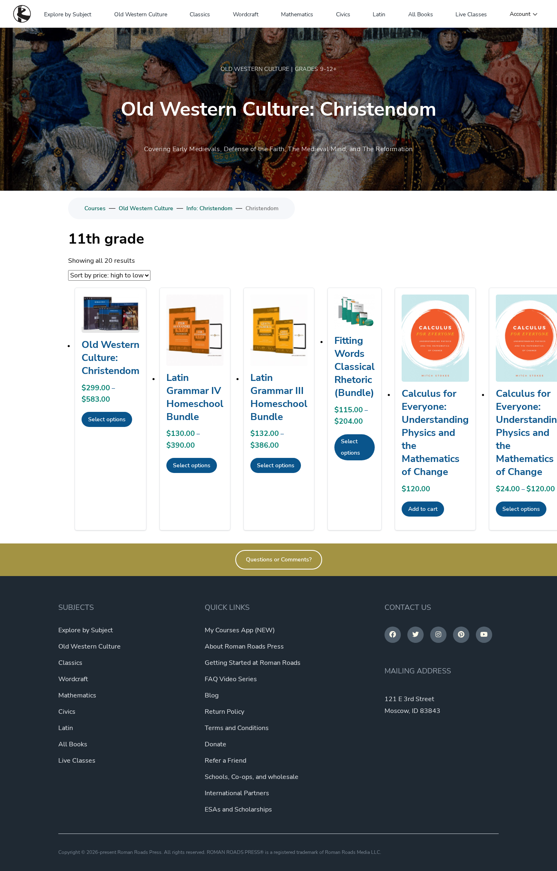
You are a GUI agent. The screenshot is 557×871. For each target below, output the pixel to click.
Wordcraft (246, 14)
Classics (200, 14)
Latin (379, 14)
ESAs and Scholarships (238, 809)
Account (520, 14)
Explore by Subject (67, 14)
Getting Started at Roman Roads (253, 662)
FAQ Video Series (231, 679)
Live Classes (471, 14)
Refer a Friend (225, 760)
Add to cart (423, 509)
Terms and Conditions (237, 728)
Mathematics (297, 14)
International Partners (237, 793)
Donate (215, 744)
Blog (212, 695)
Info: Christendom (209, 208)
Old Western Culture (140, 14)
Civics (343, 14)
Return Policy (224, 711)
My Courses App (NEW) (240, 630)
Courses (95, 208)
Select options (107, 419)
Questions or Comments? (279, 559)
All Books (420, 14)
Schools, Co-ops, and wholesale (251, 776)
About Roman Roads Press (244, 646)
